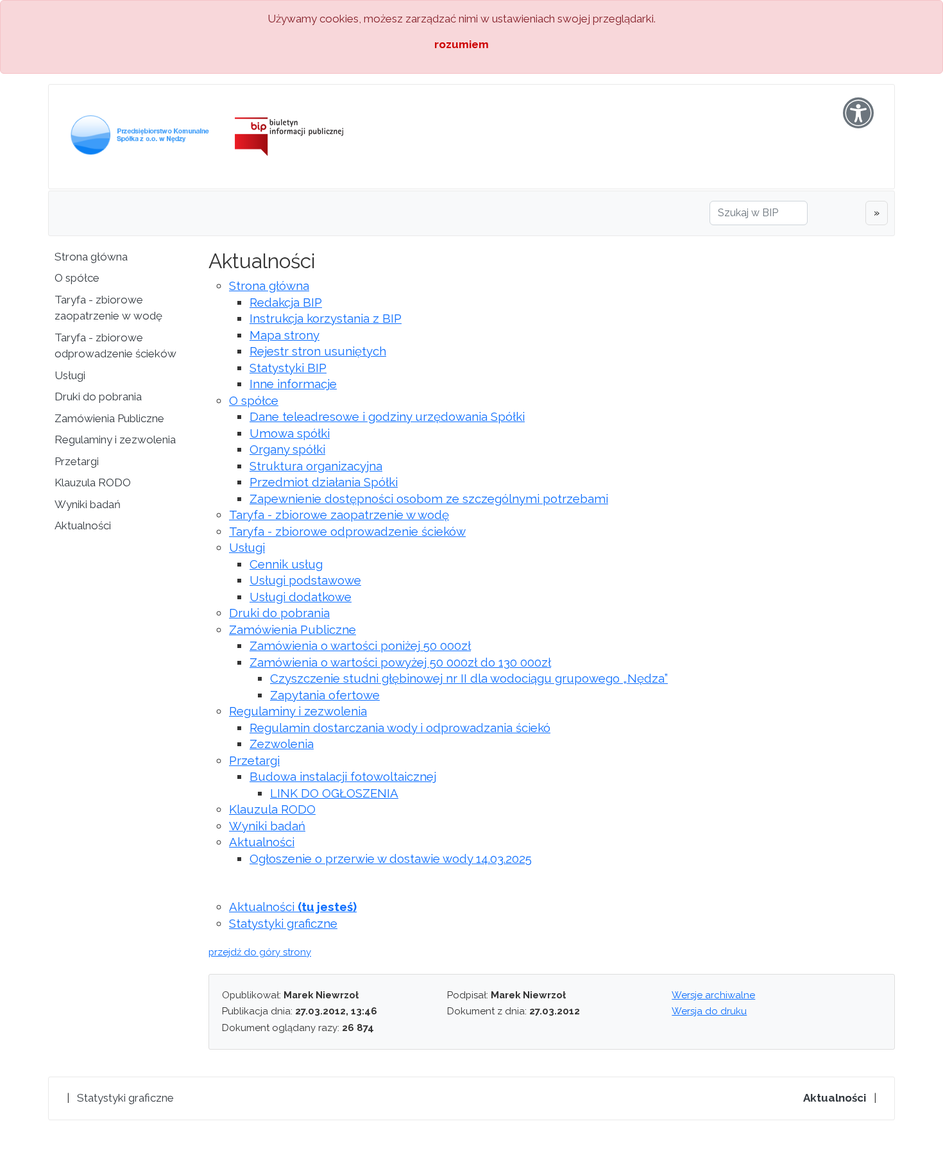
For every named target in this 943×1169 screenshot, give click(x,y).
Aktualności (83, 525)
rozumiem (461, 44)
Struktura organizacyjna (316, 466)
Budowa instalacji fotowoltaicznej (343, 776)
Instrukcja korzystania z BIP (326, 318)
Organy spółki (287, 449)
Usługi (70, 375)
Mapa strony (284, 335)
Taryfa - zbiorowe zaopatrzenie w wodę (108, 308)
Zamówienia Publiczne (109, 418)
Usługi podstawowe (305, 580)
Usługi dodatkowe (301, 597)
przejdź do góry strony (259, 952)
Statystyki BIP (288, 368)
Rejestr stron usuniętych (318, 351)
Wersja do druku (709, 1011)
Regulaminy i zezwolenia (115, 439)
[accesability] (858, 113)
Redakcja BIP (286, 302)
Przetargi (77, 461)
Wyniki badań (88, 504)
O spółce (77, 277)
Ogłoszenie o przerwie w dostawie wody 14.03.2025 (391, 858)
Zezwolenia (282, 744)
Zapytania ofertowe (325, 695)
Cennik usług (286, 564)
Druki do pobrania (98, 396)
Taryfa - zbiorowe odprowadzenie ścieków (115, 346)
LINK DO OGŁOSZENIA (334, 793)
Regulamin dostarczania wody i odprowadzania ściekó (400, 728)
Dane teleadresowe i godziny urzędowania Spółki (387, 416)
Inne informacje (293, 384)
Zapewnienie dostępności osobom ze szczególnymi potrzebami (429, 498)
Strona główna (91, 256)
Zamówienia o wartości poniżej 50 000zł (360, 645)
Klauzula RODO (93, 482)
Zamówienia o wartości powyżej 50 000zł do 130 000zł (400, 662)
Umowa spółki (290, 433)
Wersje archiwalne (713, 995)
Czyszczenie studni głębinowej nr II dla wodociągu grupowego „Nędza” (469, 678)
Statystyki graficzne (283, 923)
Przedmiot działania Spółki (324, 482)
